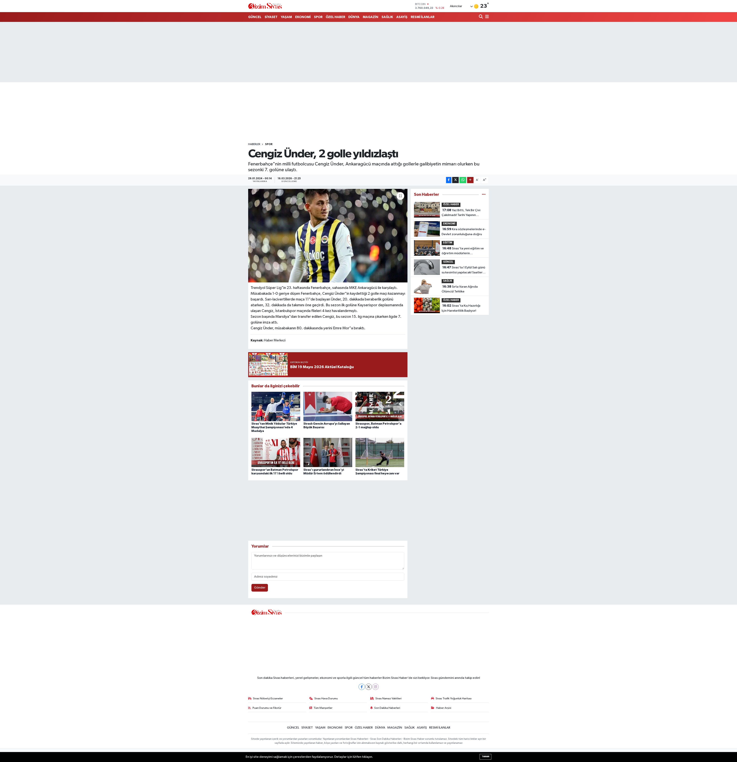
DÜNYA (353, 17)
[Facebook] (362, 687)
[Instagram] (375, 687)
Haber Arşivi (443, 707)
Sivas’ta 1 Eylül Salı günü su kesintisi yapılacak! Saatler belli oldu (463, 270)
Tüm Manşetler (323, 707)
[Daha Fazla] (470, 180)
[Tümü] (484, 194)
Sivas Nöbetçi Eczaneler (268, 698)
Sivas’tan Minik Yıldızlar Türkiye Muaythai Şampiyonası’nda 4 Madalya (274, 427)
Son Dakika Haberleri (387, 707)
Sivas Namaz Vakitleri (388, 698)
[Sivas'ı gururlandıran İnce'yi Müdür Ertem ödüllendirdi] (327, 452)
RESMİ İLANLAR (422, 17)
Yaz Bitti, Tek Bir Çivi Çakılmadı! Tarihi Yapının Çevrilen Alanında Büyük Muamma (461, 213)
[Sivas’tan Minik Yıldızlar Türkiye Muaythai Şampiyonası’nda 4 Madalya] (275, 406)
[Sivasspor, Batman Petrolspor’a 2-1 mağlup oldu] (379, 406)
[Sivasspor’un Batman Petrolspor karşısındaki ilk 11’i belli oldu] (275, 452)
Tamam (485, 756)
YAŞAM (286, 17)
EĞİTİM (447, 243)
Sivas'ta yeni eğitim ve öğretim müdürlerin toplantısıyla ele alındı (463, 251)
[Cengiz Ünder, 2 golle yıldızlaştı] (328, 235)
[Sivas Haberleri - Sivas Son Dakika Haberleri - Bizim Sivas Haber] (265, 6)
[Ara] (481, 17)
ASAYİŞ (401, 17)
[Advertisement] (368, 52)
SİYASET (271, 17)
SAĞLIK (387, 17)
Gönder (259, 587)
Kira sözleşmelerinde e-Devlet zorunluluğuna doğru (464, 231)
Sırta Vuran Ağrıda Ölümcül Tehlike (460, 289)
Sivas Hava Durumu (326, 698)
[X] (368, 687)
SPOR (318, 17)
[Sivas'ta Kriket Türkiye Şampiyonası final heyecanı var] (379, 452)
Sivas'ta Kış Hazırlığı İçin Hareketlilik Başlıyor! (461, 308)
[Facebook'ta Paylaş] (448, 180)
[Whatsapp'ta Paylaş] (462, 180)
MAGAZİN (370, 17)
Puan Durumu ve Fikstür (267, 707)
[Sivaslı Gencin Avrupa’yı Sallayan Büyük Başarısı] (327, 406)
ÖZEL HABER (335, 17)
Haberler (254, 144)
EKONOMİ (303, 17)
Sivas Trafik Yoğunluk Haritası (454, 698)
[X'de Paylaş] (455, 180)
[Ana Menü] (486, 17)
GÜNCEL (254, 17)
